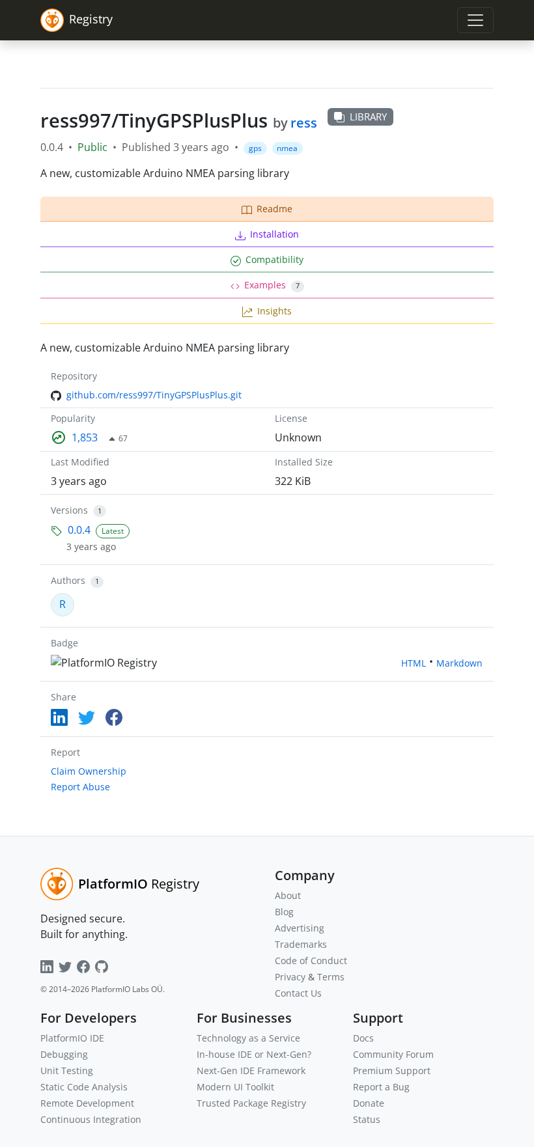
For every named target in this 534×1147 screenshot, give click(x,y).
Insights (274, 311)
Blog (284, 911)
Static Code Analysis (84, 1087)
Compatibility (274, 259)
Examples (272, 285)
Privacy (290, 977)
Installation (274, 234)
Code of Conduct (311, 960)
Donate (368, 1103)
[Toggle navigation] (475, 20)
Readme (274, 208)
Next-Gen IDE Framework (251, 1070)
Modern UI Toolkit (235, 1087)
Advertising (299, 928)
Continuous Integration (90, 1119)
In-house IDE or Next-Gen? (254, 1054)
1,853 (85, 437)
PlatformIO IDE (72, 1038)
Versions (69, 510)
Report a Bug (381, 1087)
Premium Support (391, 1070)
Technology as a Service (248, 1038)
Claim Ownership (88, 771)
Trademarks (301, 944)
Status (366, 1119)
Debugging (64, 1054)
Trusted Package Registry (251, 1103)
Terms (330, 977)
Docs (363, 1038)
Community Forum (393, 1054)
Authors (68, 580)
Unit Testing (66, 1070)
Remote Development (87, 1103)
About (288, 895)
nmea (287, 148)
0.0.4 (79, 530)
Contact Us (298, 993)
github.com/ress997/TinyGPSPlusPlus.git (154, 395)
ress (303, 122)
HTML (413, 663)
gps (255, 148)
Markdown (459, 663)
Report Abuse (80, 787)
